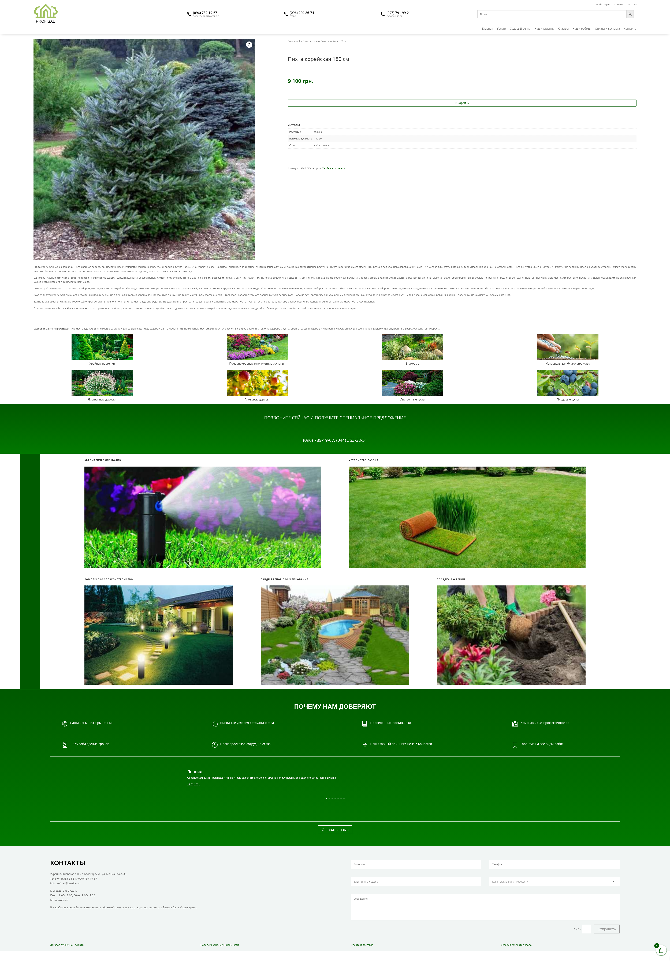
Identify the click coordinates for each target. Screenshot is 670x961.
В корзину (462, 103)
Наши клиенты (544, 29)
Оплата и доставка (607, 29)
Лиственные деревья (102, 399)
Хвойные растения (309, 41)
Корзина (618, 4)
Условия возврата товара (516, 945)
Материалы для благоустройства (568, 363)
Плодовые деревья (257, 399)
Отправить (607, 929)
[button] (249, 44)
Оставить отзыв (335, 829)
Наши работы (581, 29)
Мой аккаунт (603, 4)
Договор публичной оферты (67, 945)
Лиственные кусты (412, 399)
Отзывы (563, 29)
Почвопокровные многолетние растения (257, 363)
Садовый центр (520, 29)
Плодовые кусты (568, 399)
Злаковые (412, 363)
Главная (487, 29)
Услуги (501, 29)
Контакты (630, 29)
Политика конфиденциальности (219, 945)
